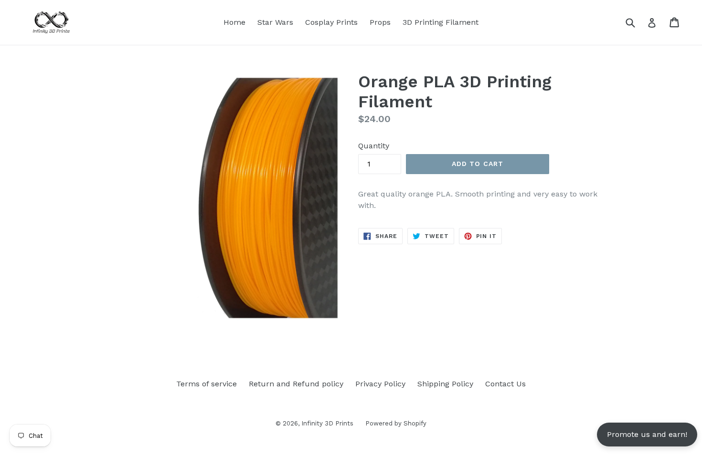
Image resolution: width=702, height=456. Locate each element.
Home (234, 22)
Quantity (373, 145)
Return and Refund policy (296, 383)
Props (380, 22)
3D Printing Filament (441, 22)
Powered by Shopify (395, 423)
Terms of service (206, 383)
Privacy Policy (380, 383)
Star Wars (275, 22)
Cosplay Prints (331, 22)
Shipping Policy (445, 383)
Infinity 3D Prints (327, 423)
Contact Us (505, 383)
